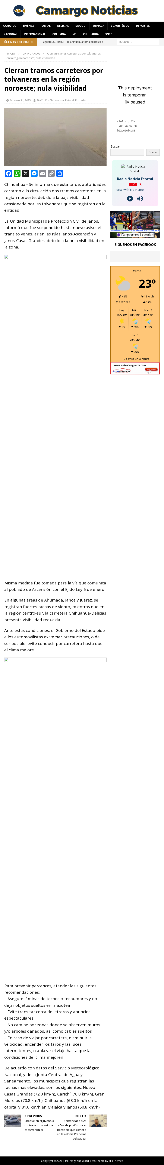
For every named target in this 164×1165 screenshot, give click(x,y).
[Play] (129, 198)
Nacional (10, 34)
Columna (59, 34)
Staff (40, 100)
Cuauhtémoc (120, 26)
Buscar (115, 146)
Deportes (143, 26)
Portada (80, 100)
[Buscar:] (138, 42)
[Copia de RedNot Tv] (135, 236)
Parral (46, 26)
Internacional (35, 34)
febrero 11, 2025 (20, 100)
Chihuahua (91, 34)
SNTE (108, 34)
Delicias (63, 26)
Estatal (69, 100)
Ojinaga (98, 26)
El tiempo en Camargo (136, 358)
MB (74, 34)
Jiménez (28, 26)
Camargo (9, 26)
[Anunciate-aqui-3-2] (135, 372)
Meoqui (80, 26)
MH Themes (116, 1161)
